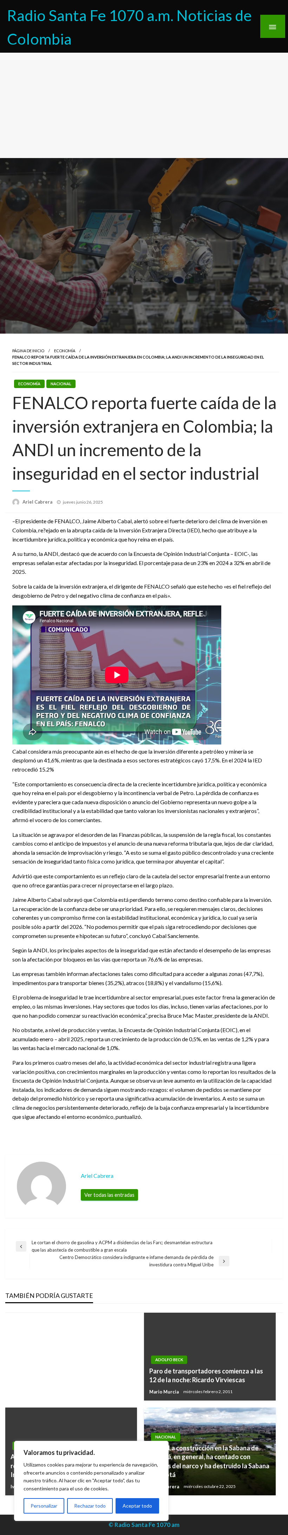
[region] (91, 1481)
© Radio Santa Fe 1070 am (144, 1524)
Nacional (61, 383)
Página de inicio (28, 350)
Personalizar (44, 1506)
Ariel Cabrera (37, 502)
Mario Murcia (164, 1392)
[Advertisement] (144, 105)
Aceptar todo (137, 1506)
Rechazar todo (90, 1506)
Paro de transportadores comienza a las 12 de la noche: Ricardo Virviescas (206, 1375)
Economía (64, 350)
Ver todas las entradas (109, 1195)
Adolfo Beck (169, 1359)
